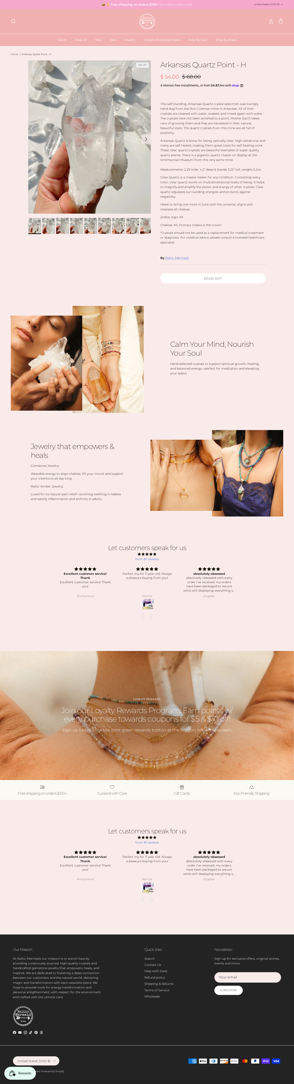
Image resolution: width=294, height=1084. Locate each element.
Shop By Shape (226, 40)
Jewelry (130, 40)
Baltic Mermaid (177, 258)
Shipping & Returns (158, 984)
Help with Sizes (155, 971)
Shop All (81, 40)
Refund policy (154, 977)
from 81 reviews (147, 559)
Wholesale (152, 996)
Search (62, 40)
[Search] (13, 21)
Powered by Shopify (52, 1071)
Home (14, 54)
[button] (144, 616)
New (98, 40)
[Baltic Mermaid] (147, 21)
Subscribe (228, 990)
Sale (113, 40)
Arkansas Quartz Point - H (36, 54)
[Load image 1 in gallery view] (89, 137)
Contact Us (152, 965)
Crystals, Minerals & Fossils (162, 40)
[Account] (270, 21)
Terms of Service (156, 990)
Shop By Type (197, 40)
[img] (147, 554)
